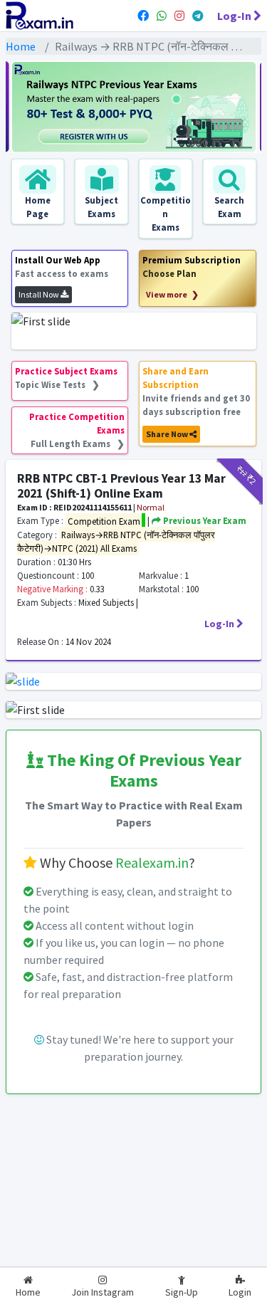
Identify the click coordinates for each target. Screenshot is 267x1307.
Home (21, 46)
